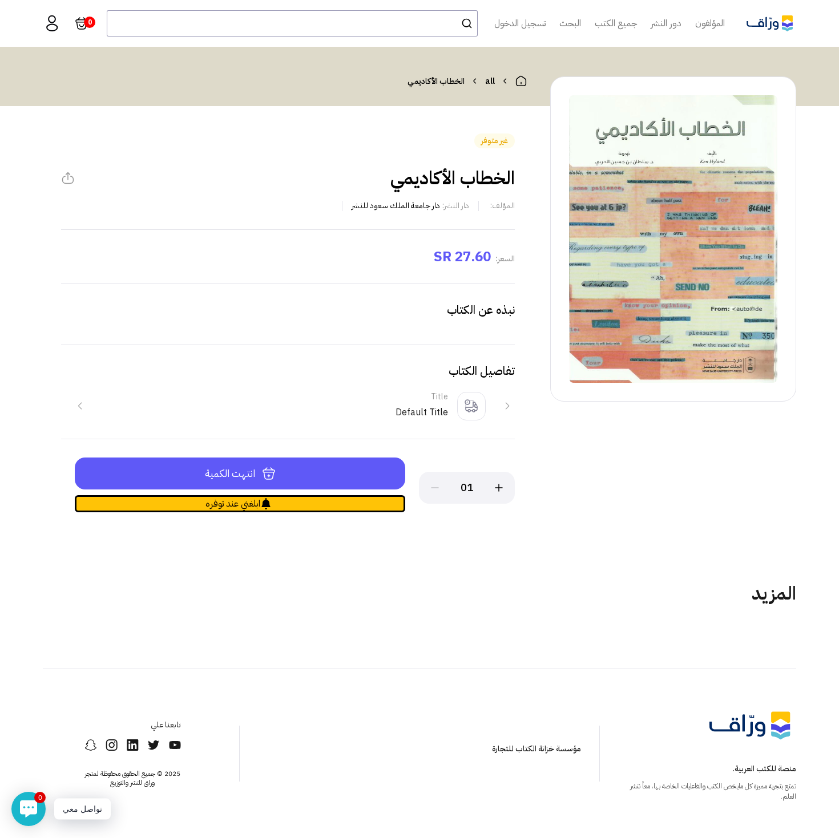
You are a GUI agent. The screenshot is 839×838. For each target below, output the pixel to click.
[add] (499, 488)
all (490, 81)
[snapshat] (90, 745)
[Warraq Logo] (769, 23)
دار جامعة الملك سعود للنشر (396, 206)
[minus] (435, 488)
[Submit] (463, 23)
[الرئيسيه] (521, 81)
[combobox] (292, 23)
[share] (68, 178)
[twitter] (154, 745)
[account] (52, 23)
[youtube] (175, 745)
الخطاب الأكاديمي (436, 81)
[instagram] (112, 745)
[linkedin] (133, 745)
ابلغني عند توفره (232, 504)
